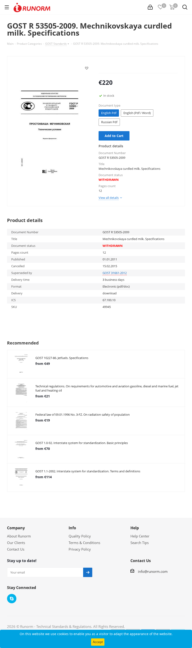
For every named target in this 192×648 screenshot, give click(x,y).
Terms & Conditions (84, 542)
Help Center (139, 536)
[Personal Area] (150, 7)
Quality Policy (80, 536)
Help (134, 527)
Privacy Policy (80, 549)
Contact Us (15, 549)
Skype (11, 598)
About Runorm (19, 536)
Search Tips (139, 542)
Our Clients (16, 542)
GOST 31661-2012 (115, 273)
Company (16, 527)
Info (72, 527)
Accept (98, 642)
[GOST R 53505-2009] (51, 133)
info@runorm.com (153, 571)
